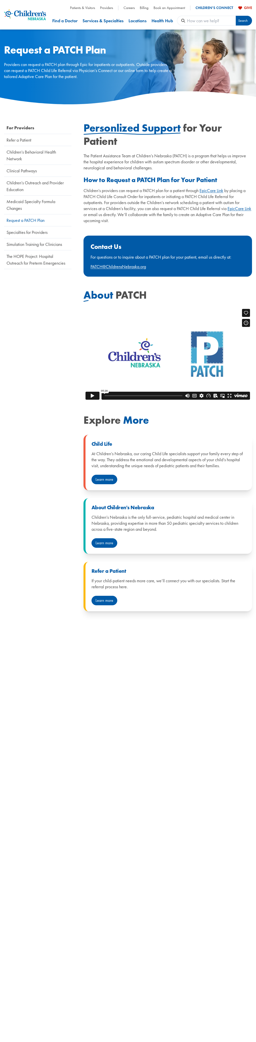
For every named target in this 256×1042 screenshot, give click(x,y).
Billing (144, 8)
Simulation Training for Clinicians (34, 244)
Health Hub (162, 21)
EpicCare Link (211, 190)
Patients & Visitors (82, 8)
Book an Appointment (169, 8)
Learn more (104, 479)
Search (243, 21)
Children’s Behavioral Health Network (31, 155)
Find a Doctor (65, 21)
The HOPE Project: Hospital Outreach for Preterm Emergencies (35, 259)
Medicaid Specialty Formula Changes (30, 205)
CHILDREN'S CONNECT (214, 8)
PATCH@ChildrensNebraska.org (118, 266)
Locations (137, 21)
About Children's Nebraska (123, 507)
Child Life (102, 444)
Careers (129, 8)
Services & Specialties (103, 21)
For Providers (20, 128)
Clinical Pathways (21, 171)
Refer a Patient (18, 140)
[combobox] (211, 21)
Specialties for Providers (27, 232)
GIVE (248, 7)
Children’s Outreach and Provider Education (35, 186)
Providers (106, 8)
